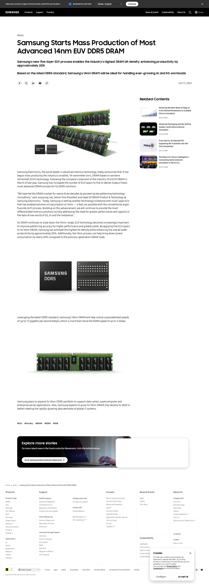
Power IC (9, 530)
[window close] (190, 553)
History (176, 511)
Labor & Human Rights (148, 550)
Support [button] (39, 12)
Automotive (10, 548)
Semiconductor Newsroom (183, 520)
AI (6, 542)
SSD (7, 505)
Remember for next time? (82, 4)
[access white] (11, 569)
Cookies (63, 570)
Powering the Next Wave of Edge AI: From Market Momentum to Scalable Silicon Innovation (175, 110)
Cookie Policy (158, 568)
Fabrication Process (46, 523)
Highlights (144, 544)
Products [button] (29, 12)
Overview (42, 536)
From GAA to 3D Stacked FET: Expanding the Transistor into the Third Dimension (173, 143)
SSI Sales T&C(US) (99, 570)
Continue (132, 4)
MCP (7, 514)
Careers (176, 539)
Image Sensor (11, 520)
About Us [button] (181, 12)
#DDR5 (48, 423)
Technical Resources (46, 520)
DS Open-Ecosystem (80, 502)
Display (8, 533)
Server (8, 545)
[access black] (7, 569)
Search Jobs (177, 543)
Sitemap (136, 570)
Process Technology (113, 501)
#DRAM (38, 423)
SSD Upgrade (44, 554)
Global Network (79, 511)
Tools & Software (45, 539)
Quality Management (47, 501)
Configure (161, 576)
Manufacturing (111, 514)
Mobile (8, 555)
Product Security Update (48, 511)
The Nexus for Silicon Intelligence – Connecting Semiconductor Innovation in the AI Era (174, 160)
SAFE (108, 508)
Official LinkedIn (196, 569)
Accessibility (74, 570)
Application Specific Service (116, 517)
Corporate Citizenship (148, 553)
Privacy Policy (172, 566)
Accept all (183, 576)
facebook (19, 83)
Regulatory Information (48, 508)
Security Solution (12, 527)
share (47, 83)
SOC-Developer (78, 520)
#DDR (55, 423)
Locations (177, 534)
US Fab (108, 523)
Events (142, 501)
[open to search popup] (190, 12)
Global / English (105, 4)
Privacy (47, 570)
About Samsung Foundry (115, 498)
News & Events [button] (152, 12)
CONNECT (109, 526)
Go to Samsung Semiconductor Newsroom (43, 460)
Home (8, 485)
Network (9, 551)
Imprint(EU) (86, 570)
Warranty (42, 548)
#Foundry (28, 423)
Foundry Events (112, 511)
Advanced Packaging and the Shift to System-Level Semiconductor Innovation (175, 127)
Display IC (9, 523)
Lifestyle (9, 558)
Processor (9, 517)
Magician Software (46, 551)
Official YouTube (201, 569)
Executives (177, 508)
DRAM (8, 501)
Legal (55, 570)
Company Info (178, 498)
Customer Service (45, 505)
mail (40, 83)
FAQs (41, 545)
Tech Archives (111, 520)
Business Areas (179, 505)
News (15, 485)
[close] (183, 443)
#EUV (19, 423)
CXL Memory (10, 511)
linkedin (33, 83)
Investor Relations (180, 514)
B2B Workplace (78, 517)
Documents (43, 542)
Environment (145, 547)
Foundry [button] (50, 12)
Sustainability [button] (168, 12)
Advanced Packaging (114, 504)
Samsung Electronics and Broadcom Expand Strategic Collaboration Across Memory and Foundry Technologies (162, 454)
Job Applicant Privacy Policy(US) (119, 570)
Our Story (177, 501)
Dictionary (43, 526)
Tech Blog (143, 504)
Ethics (175, 517)
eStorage (9, 508)
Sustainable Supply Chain (149, 556)
